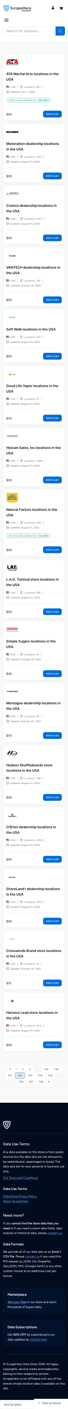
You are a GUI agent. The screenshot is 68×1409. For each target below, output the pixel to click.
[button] (6, 20)
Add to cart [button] (52, 114)
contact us (54, 1233)
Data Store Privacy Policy (20, 1196)
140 (56, 1069)
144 (40, 1075)
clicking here (38, 1339)
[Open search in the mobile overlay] (34, 31)
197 (31, 1081)
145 (50, 1075)
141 (10, 1075)
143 (30, 1075)
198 (41, 1081)
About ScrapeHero (15, 1201)
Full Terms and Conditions (20, 1178)
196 (21, 1081)
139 (46, 1069)
